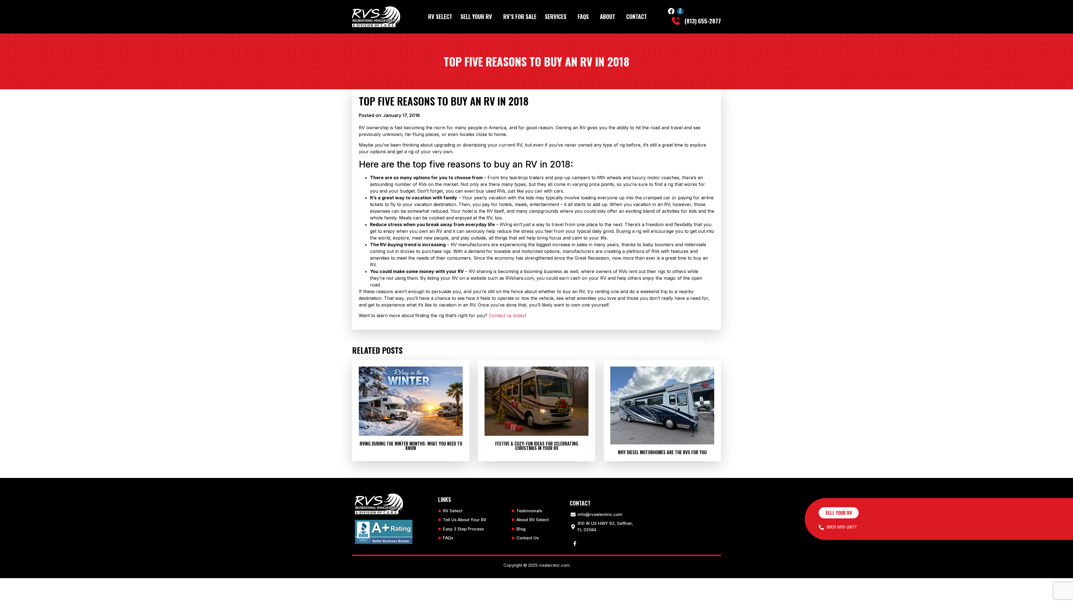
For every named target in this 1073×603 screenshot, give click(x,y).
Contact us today (507, 315)
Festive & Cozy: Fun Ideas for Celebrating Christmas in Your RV (536, 445)
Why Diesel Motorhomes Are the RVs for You (662, 452)
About (607, 16)
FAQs (583, 16)
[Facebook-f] (575, 544)
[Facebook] (671, 11)
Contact (636, 16)
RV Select (440, 16)
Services (555, 16)
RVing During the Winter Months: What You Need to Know (411, 445)
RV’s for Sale (519, 16)
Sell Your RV (476, 16)
